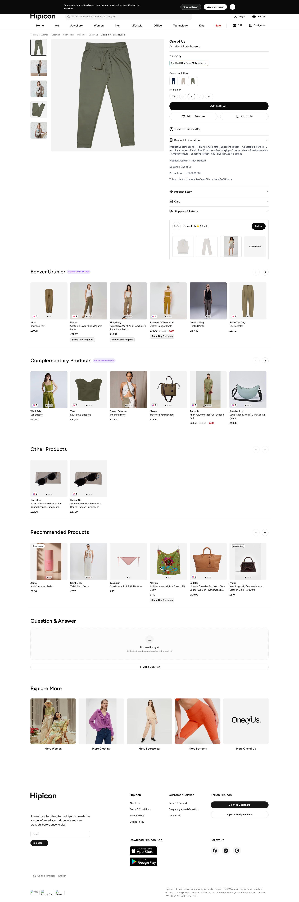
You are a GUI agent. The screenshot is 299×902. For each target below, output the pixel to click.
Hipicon (34, 35)
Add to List (247, 116)
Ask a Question (151, 666)
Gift (240, 25)
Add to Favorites (196, 116)
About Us (135, 803)
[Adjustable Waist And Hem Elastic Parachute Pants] (128, 300)
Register (37, 842)
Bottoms (81, 35)
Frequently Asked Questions (184, 809)
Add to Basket (219, 106)
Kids (201, 25)
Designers (259, 25)
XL (209, 96)
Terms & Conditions (140, 809)
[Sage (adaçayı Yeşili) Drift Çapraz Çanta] (247, 389)
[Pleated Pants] (208, 300)
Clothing (56, 35)
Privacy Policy (137, 815)
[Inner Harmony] (128, 389)
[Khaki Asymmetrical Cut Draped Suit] (208, 389)
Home (40, 25)
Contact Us (175, 815)
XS (173, 96)
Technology (180, 25)
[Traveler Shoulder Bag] (168, 389)
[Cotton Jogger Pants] (168, 300)
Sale (218, 25)
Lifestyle (137, 25)
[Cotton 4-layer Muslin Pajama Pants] (88, 300)
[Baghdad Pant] (48, 300)
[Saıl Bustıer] (48, 389)
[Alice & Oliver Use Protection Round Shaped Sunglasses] (48, 478)
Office (158, 25)
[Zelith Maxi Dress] (88, 561)
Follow (258, 226)
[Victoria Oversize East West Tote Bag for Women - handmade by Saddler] (208, 561)
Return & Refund (178, 803)
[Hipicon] (42, 16)
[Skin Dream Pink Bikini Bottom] (128, 561)
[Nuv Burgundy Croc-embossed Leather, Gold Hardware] (247, 561)
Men (117, 25)
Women (99, 25)
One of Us (93, 35)
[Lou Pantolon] (247, 300)
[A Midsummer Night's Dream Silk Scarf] (168, 561)
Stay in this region (215, 7)
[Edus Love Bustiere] (88, 389)
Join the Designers (239, 804)
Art (57, 25)
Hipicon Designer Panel (239, 814)
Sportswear (68, 35)
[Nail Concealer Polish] (48, 561)
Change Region (190, 7)
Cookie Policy (137, 821)
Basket (261, 16)
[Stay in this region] (232, 7)
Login (242, 16)
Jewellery (76, 25)
